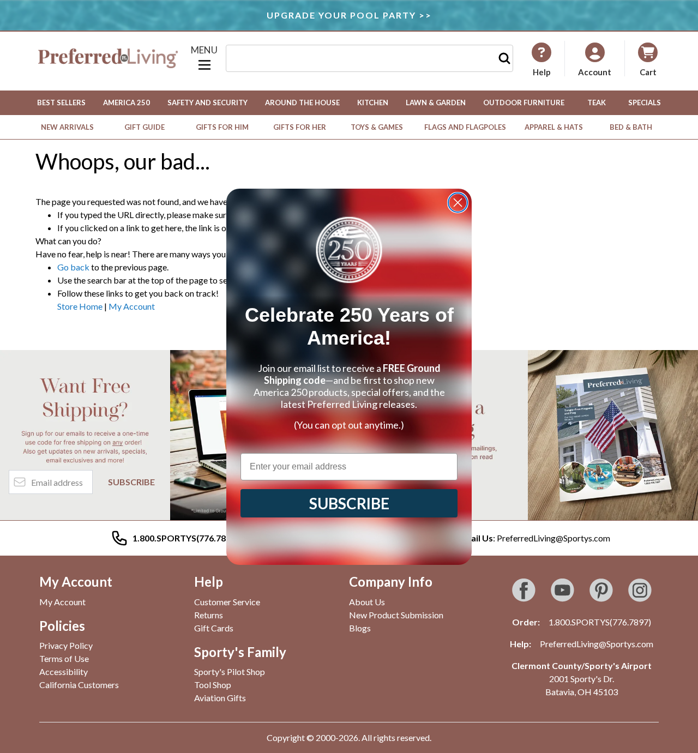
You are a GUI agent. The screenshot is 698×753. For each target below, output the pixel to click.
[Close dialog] (457, 202)
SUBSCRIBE (349, 503)
